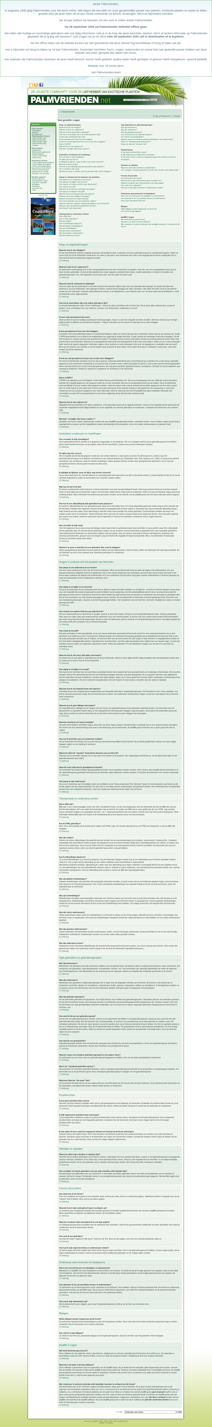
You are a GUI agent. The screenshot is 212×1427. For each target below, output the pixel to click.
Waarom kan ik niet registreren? (71, 146)
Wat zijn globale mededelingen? (71, 226)
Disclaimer (36, 186)
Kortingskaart (37, 134)
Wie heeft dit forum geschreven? (133, 219)
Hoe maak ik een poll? (67, 187)
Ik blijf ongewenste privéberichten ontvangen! (138, 155)
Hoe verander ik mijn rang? (69, 169)
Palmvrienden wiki (39, 140)
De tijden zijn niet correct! (68, 159)
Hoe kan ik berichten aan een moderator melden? (77, 201)
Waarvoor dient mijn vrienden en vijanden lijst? (138, 168)
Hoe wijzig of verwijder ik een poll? (72, 191)
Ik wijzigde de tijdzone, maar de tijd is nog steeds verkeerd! (81, 162)
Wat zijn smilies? (65, 221)
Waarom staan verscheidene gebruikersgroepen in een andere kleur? (147, 139)
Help (156, 116)
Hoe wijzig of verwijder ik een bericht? (73, 182)
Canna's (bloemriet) (39, 156)
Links (34, 190)
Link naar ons (37, 188)
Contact (35, 145)
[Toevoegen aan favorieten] (31, 86)
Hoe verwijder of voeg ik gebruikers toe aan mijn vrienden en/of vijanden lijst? (150, 170)
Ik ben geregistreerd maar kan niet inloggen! (75, 139)
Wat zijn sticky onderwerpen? (70, 231)
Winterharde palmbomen (41, 152)
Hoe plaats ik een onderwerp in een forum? (75, 180)
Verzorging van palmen (42, 164)
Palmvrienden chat (39, 138)
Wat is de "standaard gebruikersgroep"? (136, 142)
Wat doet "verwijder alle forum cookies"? (74, 149)
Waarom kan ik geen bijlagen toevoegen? (74, 196)
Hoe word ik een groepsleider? (132, 137)
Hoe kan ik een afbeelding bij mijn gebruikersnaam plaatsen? (81, 167)
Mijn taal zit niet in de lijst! (68, 164)
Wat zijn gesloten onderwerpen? (71, 233)
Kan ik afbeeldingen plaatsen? (70, 223)
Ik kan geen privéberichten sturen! (134, 152)
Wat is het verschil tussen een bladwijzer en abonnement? (143, 196)
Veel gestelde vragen (40, 181)
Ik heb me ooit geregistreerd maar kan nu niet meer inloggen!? (82, 142)
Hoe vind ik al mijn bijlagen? (131, 211)
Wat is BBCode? (65, 216)
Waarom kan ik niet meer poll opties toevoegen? (77, 189)
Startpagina (36, 130)
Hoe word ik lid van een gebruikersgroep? (136, 134)
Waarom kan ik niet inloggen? (70, 127)
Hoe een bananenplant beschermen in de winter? (41, 167)
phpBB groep (154, 1353)
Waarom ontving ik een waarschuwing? (74, 199)
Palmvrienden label (39, 143)
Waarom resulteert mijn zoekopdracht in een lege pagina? (142, 183)
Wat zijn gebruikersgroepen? (131, 132)
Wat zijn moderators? (129, 130)
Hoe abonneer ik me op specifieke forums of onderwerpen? (143, 198)
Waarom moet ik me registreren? (71, 130)
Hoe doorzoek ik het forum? (131, 178)
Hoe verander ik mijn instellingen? (71, 157)
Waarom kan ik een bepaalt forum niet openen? (77, 194)
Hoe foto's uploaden (39, 182)
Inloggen (177, 116)
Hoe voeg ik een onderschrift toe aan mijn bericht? (78, 184)
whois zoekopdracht (107, 1389)
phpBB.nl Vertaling (106, 1423)
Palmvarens (36, 158)
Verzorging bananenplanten (44, 162)
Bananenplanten (38, 154)
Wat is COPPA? (65, 144)
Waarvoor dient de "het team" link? (134, 144)
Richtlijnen (36, 184)
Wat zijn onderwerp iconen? (69, 235)
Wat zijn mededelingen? (68, 228)
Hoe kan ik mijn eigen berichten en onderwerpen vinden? (142, 188)
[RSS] (36, 86)
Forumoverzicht (68, 112)
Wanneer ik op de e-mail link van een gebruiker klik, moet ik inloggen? (85, 171)
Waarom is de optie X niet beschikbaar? (136, 222)
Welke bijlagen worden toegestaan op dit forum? (139, 209)
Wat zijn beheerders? (129, 127)
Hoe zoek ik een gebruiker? (131, 185)
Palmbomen (36, 150)
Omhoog (65, 261)
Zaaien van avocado (41, 173)
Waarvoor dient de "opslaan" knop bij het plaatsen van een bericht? (84, 203)
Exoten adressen (38, 179)
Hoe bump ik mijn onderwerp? (70, 208)
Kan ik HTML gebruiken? (68, 219)
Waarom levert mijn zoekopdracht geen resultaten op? (141, 180)
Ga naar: (119, 1412)
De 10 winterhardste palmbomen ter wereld (40, 171)
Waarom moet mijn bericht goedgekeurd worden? (77, 206)
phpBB (94, 1421)
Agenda (35, 132)
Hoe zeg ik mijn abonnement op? (133, 201)
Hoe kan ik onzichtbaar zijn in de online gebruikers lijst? (80, 134)
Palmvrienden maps (39, 142)
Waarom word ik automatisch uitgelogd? (74, 132)
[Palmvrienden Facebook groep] (41, 86)
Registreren (166, 116)
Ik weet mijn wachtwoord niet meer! (72, 137)
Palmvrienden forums (41, 136)
